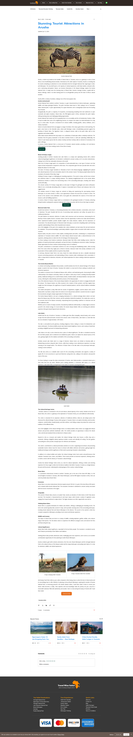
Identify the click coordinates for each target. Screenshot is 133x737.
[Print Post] (54, 605)
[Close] (131, 734)
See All (101, 618)
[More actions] (94, 19)
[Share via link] (50, 605)
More (88, 9)
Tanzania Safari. (60, 9)
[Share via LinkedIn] (46, 605)
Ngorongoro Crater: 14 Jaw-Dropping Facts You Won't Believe (40, 638)
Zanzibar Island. (80, 9)
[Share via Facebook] (38, 605)
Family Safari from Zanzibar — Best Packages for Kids (66, 638)
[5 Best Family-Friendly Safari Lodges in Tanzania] (91, 628)
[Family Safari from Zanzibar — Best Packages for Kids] (66, 628)
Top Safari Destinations (41, 697)
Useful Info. (70, 9)
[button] (53, 3)
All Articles (33, 9)
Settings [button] (112, 734)
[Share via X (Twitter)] (42, 605)
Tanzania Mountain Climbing (46, 9)
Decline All (118, 734)
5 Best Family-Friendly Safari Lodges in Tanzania (91, 638)
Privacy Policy (60, 734)
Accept (126, 734)
